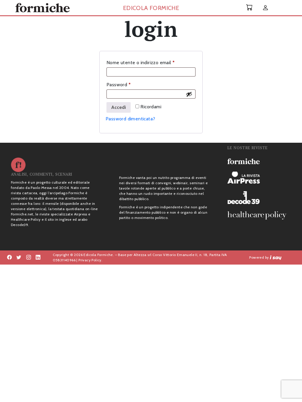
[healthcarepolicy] (259, 215)
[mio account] (265, 8)
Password (128, 84)
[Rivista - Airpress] (259, 178)
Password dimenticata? (130, 119)
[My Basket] (249, 7)
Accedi (118, 107)
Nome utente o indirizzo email (150, 62)
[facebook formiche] (9, 257)
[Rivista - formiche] (259, 161)
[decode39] (259, 197)
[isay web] (276, 257)
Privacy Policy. (90, 260)
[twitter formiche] (19, 257)
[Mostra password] (189, 94)
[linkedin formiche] (38, 257)
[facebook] (28, 257)
